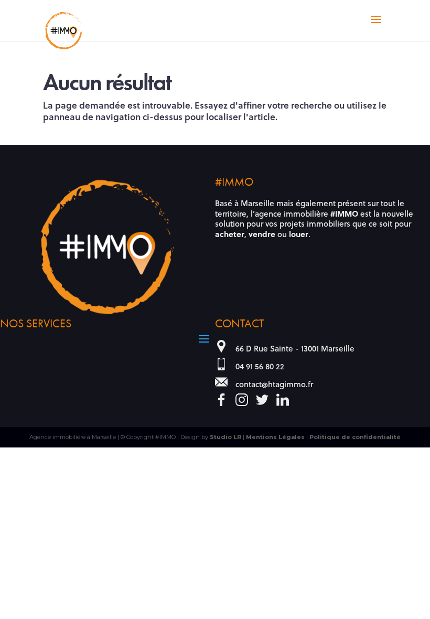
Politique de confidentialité (355, 437)
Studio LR (225, 437)
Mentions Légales (275, 437)
